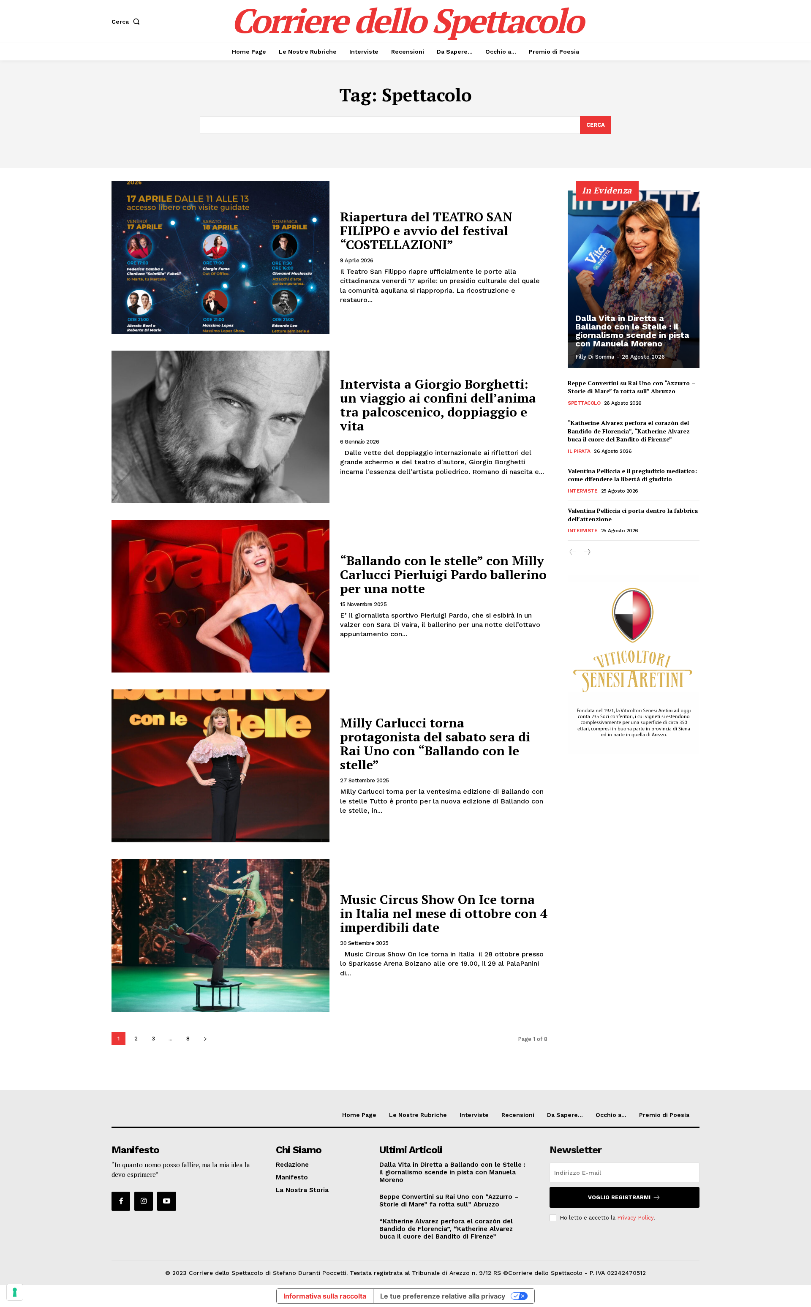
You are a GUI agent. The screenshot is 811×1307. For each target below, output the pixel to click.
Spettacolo (584, 403)
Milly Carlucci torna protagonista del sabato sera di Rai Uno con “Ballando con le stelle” (435, 743)
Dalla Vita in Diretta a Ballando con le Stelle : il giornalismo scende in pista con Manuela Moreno (632, 331)
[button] (127, 21)
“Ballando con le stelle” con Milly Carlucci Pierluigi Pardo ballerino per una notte (443, 574)
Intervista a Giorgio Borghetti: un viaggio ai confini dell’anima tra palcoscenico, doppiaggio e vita (438, 405)
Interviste (582, 491)
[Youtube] (166, 1201)
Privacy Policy (635, 1217)
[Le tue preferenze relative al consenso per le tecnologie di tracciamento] (15, 1292)
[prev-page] (573, 552)
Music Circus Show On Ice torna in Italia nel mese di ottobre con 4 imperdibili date (443, 913)
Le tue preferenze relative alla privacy (442, 1296)
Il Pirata (579, 451)
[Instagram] (143, 1201)
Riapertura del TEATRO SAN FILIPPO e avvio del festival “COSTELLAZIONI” (426, 230)
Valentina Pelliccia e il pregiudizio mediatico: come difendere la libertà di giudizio (632, 475)
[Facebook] (121, 1201)
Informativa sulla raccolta (324, 1296)
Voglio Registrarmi (619, 1197)
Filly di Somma (594, 357)
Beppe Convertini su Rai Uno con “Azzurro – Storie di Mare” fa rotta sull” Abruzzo (631, 387)
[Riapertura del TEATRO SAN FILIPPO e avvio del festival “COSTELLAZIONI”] (220, 257)
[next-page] (205, 1038)
